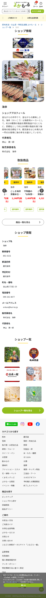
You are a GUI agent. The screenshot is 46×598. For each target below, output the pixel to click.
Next (42, 191)
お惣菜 (4, 457)
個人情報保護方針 (9, 560)
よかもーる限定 (8, 481)
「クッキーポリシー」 (12, 582)
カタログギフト (30, 477)
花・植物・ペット (9, 473)
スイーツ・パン (8, 453)
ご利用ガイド (12, 18)
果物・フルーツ (8, 449)
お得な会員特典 (32, 18)
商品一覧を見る (23, 222)
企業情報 (5, 551)
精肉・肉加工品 (30, 441)
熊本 (4, 437)
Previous (4, 191)
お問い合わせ (7, 540)
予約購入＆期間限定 (32, 481)
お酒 (25, 461)
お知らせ (5, 536)
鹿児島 (26, 437)
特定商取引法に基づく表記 (13, 568)
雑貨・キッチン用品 (32, 469)
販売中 (16, 182)
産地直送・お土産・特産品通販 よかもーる (19, 24)
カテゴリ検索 (36, 11)
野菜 (25, 445)
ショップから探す (9, 501)
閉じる (23, 585)
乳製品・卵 (28, 449)
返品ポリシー (7, 509)
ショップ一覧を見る (23, 410)
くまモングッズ (8, 477)
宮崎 (4, 441)
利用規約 (5, 556)
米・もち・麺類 (30, 453)
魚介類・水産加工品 (10, 445)
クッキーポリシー (9, 564)
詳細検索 (5, 505)
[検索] (28, 11)
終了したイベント (31, 485)
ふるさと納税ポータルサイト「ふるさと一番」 (21, 544)
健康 (25, 465)
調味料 (4, 465)
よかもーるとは (8, 532)
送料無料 (15, 209)
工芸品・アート (30, 473)
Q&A (4, 572)
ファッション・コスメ (11, 469)
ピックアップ (7, 497)
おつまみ (27, 457)
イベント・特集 (8, 485)
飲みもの (5, 461)
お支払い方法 (7, 520)
